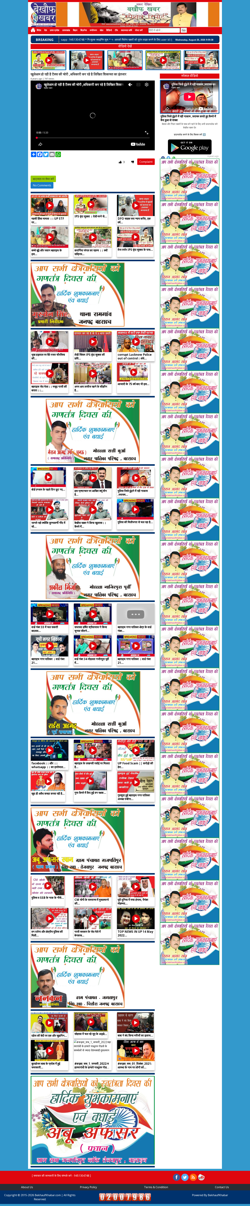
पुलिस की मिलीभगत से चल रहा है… (135, 522)
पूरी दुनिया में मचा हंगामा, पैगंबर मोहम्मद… (133, 901)
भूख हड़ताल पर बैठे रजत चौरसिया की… (48, 356)
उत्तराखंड (66, 30)
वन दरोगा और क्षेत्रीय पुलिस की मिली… (47, 933)
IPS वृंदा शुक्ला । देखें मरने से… (90, 216)
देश (45, 30)
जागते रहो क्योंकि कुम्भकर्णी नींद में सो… (48, 524)
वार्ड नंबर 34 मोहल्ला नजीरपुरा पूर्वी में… (91, 661)
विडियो (109, 30)
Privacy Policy (88, 1187)
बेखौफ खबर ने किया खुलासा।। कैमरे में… (90, 524)
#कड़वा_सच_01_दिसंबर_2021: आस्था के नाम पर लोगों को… (135, 1065)
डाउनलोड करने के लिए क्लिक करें (188, 134)
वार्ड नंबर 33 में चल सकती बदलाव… (44, 629)
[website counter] (125, 1197)
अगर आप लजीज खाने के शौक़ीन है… (90, 388)
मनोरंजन (93, 30)
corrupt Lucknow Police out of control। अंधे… (135, 356)
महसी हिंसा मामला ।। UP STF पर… (47, 220)
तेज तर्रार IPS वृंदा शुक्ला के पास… (135, 250)
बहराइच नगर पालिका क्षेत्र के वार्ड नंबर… (134, 629)
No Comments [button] (42, 185)
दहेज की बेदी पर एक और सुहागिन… (49, 1035)
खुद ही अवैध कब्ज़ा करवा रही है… (48, 793)
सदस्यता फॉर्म (126, 30)
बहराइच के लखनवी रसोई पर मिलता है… (92, 765)
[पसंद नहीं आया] (132, 162)
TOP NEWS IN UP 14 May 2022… (135, 933)
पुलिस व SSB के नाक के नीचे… (47, 898)
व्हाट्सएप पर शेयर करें (43, 179)
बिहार (75, 30)
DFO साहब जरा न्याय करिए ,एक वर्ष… (134, 220)
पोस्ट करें (139, 30)
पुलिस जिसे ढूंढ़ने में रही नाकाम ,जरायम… (133, 492)
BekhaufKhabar (218, 1195)
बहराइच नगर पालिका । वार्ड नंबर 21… (47, 661)
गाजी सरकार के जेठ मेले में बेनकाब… (87, 933)
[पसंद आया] (120, 162)
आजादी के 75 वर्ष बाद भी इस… (133, 384)
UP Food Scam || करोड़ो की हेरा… (135, 765)
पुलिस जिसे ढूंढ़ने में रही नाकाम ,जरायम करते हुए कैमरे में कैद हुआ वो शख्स (188, 118)
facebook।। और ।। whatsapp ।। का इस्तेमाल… (48, 765)
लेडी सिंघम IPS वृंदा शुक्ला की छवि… (89, 356)
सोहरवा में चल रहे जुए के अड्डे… (90, 1034)
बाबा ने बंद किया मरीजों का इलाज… (135, 1035)
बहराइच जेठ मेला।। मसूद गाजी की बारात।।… (49, 388)
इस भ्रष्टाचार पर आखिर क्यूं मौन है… (90, 492)
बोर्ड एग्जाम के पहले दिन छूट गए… (48, 489)
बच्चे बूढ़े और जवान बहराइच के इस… (46, 252)
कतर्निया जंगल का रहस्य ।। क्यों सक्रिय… (90, 252)
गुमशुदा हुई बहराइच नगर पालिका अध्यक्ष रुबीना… (134, 797)
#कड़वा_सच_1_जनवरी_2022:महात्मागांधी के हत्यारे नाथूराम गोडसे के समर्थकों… (91, 1067)
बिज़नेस (83, 30)
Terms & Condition (156, 1187)
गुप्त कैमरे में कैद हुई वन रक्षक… (90, 793)
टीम (116, 30)
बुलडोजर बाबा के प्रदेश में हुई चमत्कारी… (45, 1065)
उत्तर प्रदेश (54, 30)
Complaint (146, 162)
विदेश (39, 30)
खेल (101, 30)
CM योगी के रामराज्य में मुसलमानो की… (91, 901)
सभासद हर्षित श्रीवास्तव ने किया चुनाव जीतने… (90, 629)
